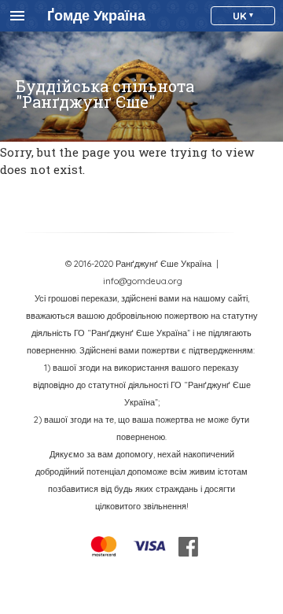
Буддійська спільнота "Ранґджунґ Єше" (105, 94)
